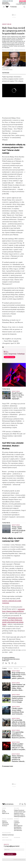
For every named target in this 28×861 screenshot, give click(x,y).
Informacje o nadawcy (19, 815)
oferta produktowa (7, 840)
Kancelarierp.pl (17, 827)
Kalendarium (17, 837)
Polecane (10, 668)
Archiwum (4, 825)
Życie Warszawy (18, 830)
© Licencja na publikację (8, 657)
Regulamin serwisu (18, 813)
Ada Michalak (5, 72)
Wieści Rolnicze (18, 828)
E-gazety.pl (16, 822)
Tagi (21, 668)
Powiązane (4, 668)
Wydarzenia (13, 7)
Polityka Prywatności (19, 810)
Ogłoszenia (5, 822)
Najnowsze (16, 668)
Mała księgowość (18, 825)
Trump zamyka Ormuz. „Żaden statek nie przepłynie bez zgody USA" (18, 529)
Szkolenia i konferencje (8, 834)
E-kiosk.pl (16, 821)
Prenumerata (5, 824)
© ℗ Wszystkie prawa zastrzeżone (11, 659)
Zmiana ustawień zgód (19, 811)
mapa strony (5, 837)
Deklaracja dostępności (19, 816)
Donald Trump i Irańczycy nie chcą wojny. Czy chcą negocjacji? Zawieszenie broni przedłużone (18, 396)
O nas (3, 810)
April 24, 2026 (15, 343)
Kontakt (4, 811)
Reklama (4, 821)
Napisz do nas (5, 813)
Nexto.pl (16, 824)
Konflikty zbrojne (6, 24)
